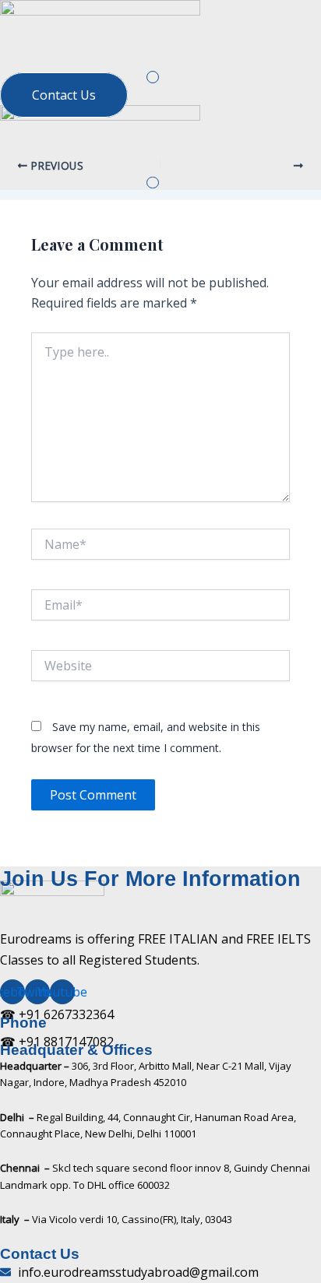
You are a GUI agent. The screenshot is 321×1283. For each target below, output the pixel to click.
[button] (152, 76)
